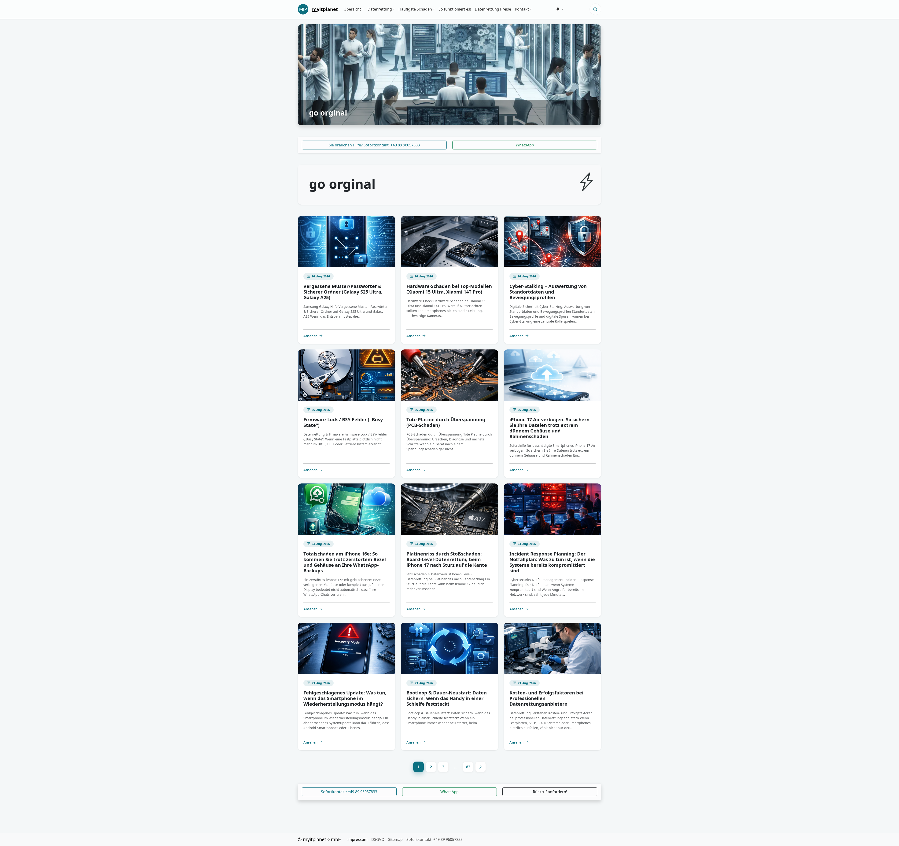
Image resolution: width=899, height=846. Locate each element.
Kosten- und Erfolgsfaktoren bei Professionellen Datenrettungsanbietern (546, 698)
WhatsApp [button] (449, 791)
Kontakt (522, 9)
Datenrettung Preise (493, 9)
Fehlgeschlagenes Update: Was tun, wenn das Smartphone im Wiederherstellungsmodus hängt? (345, 698)
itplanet (325, 9)
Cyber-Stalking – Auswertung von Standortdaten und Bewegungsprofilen (548, 292)
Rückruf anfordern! (550, 791)
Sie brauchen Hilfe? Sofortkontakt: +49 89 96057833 (374, 145)
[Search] (595, 9)
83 (468, 767)
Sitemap (395, 839)
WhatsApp (525, 145)
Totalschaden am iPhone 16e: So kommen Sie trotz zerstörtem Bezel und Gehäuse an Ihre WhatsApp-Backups (344, 562)
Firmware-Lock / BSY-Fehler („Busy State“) (343, 422)
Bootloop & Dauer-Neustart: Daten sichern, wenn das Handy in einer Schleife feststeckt (446, 698)
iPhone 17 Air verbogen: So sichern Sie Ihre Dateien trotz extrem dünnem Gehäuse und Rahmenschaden (549, 427)
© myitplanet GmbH (320, 839)
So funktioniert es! (454, 9)
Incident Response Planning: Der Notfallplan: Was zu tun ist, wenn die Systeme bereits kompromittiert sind (552, 562)
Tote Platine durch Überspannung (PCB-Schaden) (445, 422)
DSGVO (377, 839)
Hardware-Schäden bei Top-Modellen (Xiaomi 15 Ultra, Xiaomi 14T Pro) (449, 289)
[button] (559, 9)
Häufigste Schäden (415, 9)
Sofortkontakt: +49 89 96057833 (349, 791)
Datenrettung (380, 9)
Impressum (357, 839)
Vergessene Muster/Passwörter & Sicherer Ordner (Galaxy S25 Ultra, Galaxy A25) (343, 292)
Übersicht (352, 9)
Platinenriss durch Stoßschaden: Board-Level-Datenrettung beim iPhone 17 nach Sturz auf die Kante (446, 559)
